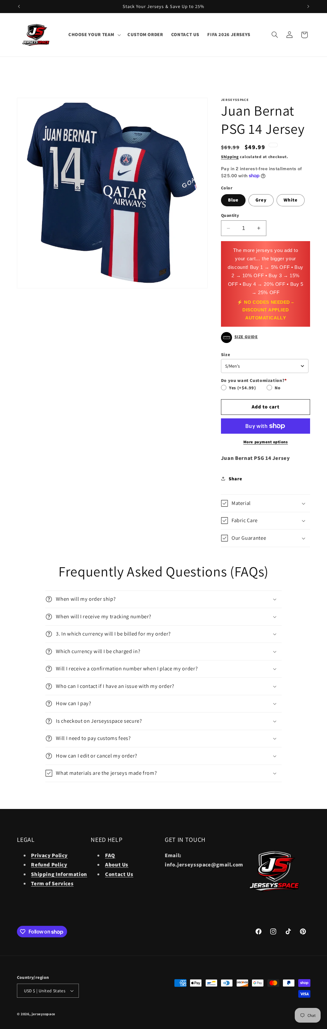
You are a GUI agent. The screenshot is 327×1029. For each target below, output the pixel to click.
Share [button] (235, 479)
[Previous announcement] (19, 6)
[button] (93, 35)
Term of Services (52, 883)
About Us (116, 864)
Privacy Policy (49, 855)
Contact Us (119, 874)
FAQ (110, 855)
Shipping (230, 156)
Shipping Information (59, 874)
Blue (233, 200)
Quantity (230, 215)
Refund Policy (49, 864)
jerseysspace (43, 1013)
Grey (261, 200)
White (291, 200)
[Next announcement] (308, 6)
